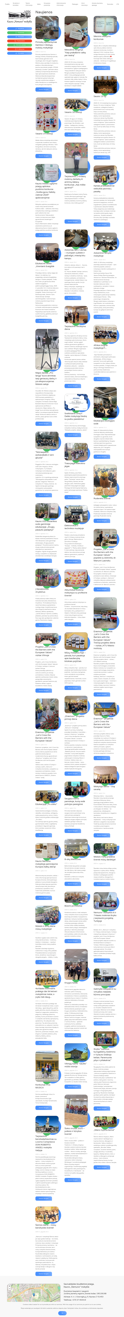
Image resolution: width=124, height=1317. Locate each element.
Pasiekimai (21, 32)
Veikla (38, 4)
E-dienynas (20, 49)
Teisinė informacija (29, 4)
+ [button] (9, 1286)
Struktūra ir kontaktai (16, 4)
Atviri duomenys (84, 4)
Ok (62, 1313)
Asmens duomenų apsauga (97, 4)
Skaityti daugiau (44, 89)
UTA (117, 4)
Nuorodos (110, 4)
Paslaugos (75, 4)
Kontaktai (21, 53)
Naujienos (21, 28)
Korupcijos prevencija (47, 4)
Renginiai (21, 36)
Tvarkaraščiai (21, 41)
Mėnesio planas (21, 45)
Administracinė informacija (61, 4)
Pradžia (7, 4)
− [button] (9, 1289)
